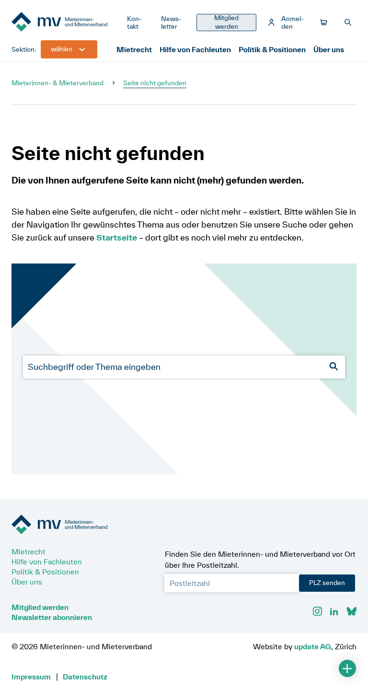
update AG (312, 646)
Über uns (328, 49)
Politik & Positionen (272, 49)
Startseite (116, 237)
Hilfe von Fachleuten (195, 49)
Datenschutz (85, 676)
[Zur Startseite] (65, 22)
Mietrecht (134, 49)
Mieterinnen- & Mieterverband (58, 83)
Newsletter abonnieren (52, 617)
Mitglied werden (40, 607)
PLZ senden (327, 582)
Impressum (31, 676)
